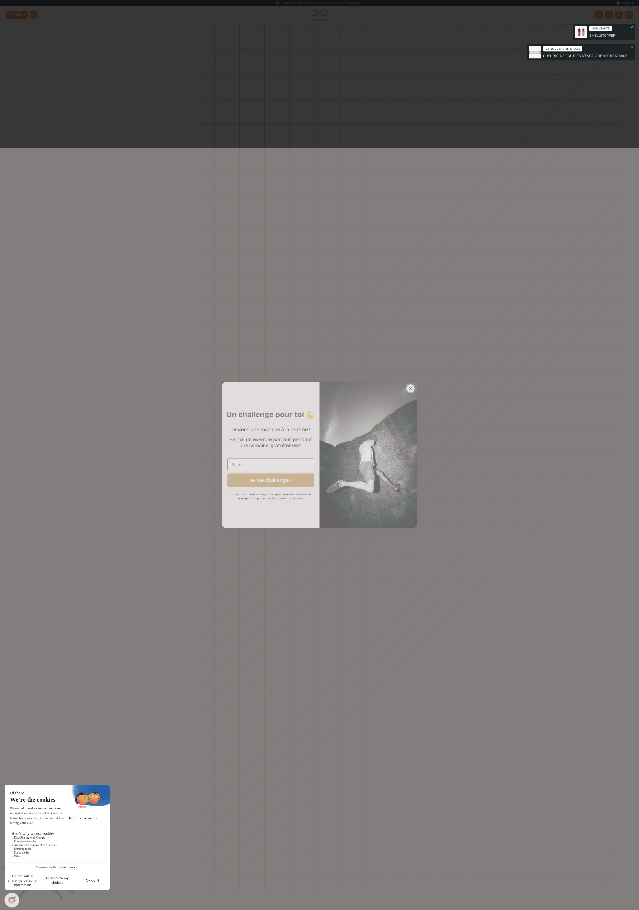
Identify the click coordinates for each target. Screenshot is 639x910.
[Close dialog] (410, 388)
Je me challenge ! (271, 480)
